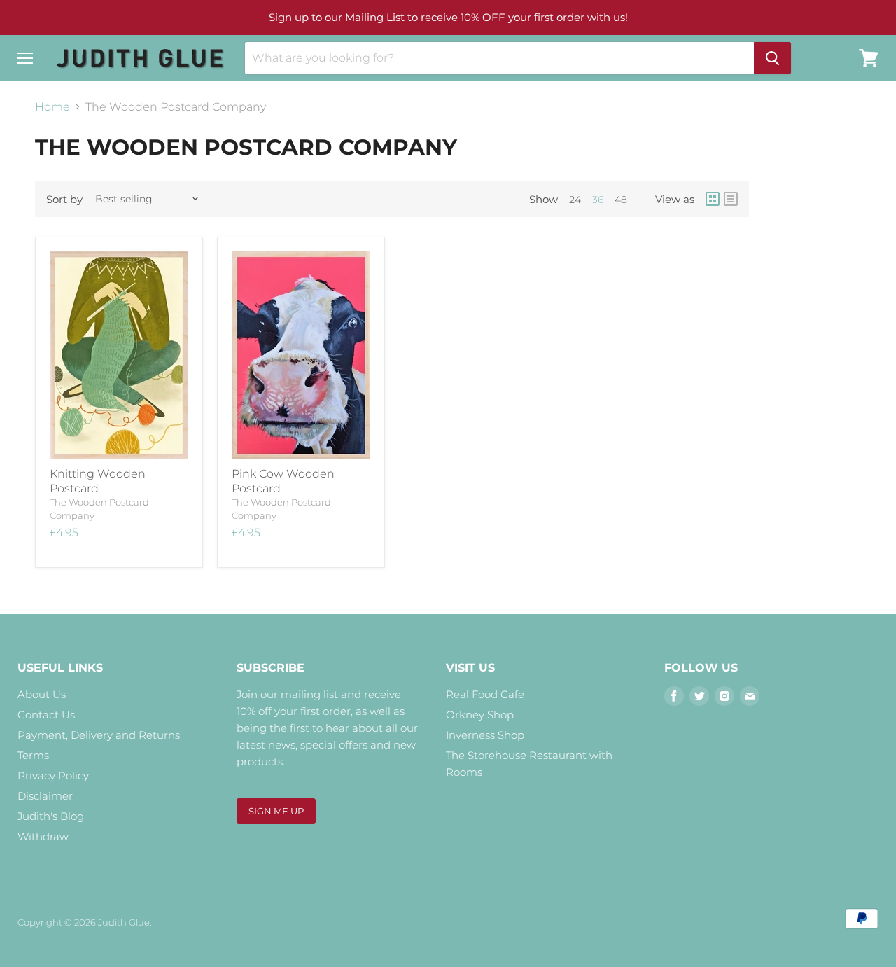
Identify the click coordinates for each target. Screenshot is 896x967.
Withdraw (43, 836)
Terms (33, 755)
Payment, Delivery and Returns (99, 735)
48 (621, 199)
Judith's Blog (51, 816)
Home (52, 107)
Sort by (64, 199)
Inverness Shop (485, 735)
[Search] (772, 58)
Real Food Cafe (485, 694)
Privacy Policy (53, 775)
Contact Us (46, 714)
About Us (42, 694)
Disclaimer (45, 795)
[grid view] (713, 199)
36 (597, 199)
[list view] (731, 199)
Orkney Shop (480, 714)
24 (575, 199)
